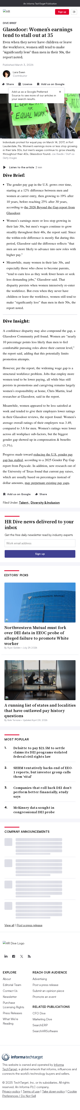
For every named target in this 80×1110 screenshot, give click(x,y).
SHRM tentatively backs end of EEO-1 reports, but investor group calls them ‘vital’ (43, 772)
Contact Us (10, 991)
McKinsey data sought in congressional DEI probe (34, 809)
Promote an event (44, 997)
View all (9, 925)
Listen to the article (25, 167)
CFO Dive (39, 1013)
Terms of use (31, 1091)
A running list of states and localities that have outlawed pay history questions (40, 710)
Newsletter (10, 997)
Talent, (24, 502)
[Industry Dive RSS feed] (29, 956)
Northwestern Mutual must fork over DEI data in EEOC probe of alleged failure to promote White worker (36, 635)
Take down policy (53, 1091)
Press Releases (12, 1013)
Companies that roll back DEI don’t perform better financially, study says (42, 792)
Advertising (40, 979)
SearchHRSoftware (45, 1031)
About (7, 979)
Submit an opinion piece (48, 991)
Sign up (62, 11)
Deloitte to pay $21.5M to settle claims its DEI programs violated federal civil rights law (40, 752)
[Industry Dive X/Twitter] (21, 956)
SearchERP (40, 1025)
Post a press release (29, 925)
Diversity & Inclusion (45, 502)
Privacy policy (11, 1091)
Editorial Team (12, 985)
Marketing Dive (42, 1019)
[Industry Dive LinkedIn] (6, 956)
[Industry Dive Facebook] (13, 956)
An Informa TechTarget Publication (40, 3)
